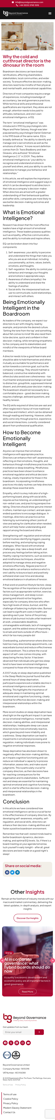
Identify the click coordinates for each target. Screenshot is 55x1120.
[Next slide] (52, 960)
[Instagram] (22, 1043)
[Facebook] (5, 1043)
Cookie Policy (10, 1098)
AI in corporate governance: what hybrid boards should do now (27, 965)
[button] (50, 13)
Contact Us (9, 1112)
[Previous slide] (2, 960)
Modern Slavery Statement (17, 1107)
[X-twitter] (11, 1043)
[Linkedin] (16, 1043)
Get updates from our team (15, 1027)
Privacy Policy (10, 1103)
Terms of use (9, 1094)
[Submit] (39, 1032)
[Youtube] (28, 1043)
